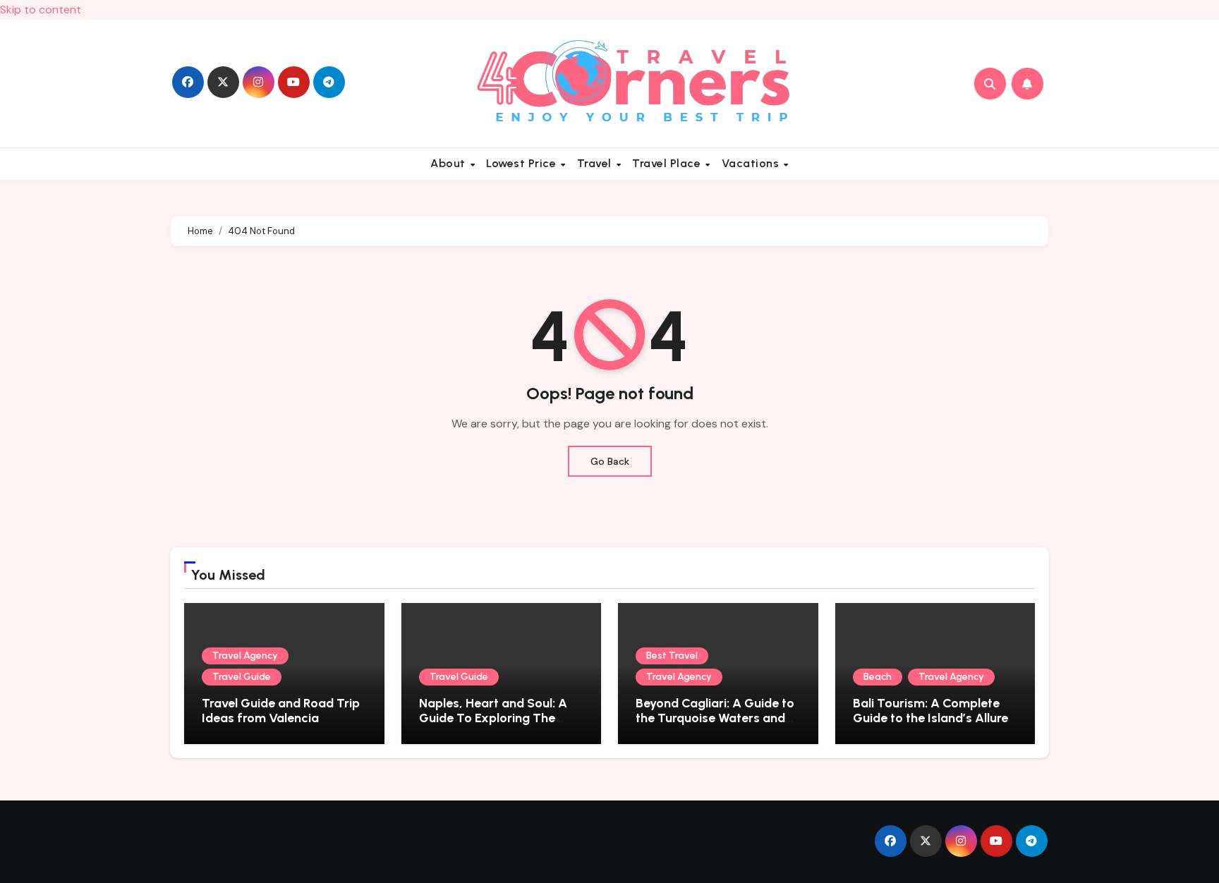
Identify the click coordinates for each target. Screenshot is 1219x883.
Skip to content (40, 9)
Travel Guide (241, 677)
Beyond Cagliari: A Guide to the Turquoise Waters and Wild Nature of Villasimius (715, 718)
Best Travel (672, 656)
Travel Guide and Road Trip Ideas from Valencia (281, 710)
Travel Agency (245, 656)
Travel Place (668, 163)
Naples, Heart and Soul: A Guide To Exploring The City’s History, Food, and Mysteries (493, 726)
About (449, 163)
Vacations (752, 163)
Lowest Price (522, 163)
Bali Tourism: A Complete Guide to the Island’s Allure (930, 710)
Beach (877, 677)
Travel (596, 163)
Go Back (609, 461)
